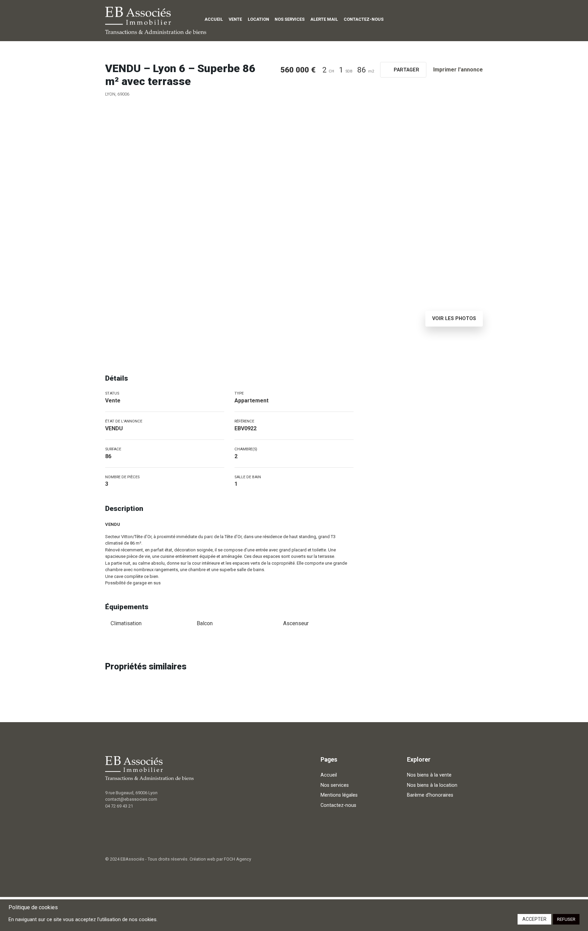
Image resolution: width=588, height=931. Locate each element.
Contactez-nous (363, 19)
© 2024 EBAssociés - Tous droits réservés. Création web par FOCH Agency (178, 859)
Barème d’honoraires (430, 795)
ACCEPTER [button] (534, 919)
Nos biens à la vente (429, 775)
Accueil (214, 19)
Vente (235, 19)
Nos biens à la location (432, 785)
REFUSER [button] (566, 919)
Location (258, 19)
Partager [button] (405, 70)
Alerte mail (324, 19)
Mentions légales (339, 795)
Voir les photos (454, 318)
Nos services (290, 19)
